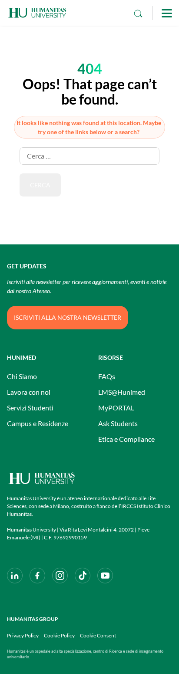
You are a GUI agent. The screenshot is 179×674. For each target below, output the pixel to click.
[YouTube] (105, 575)
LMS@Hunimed (121, 392)
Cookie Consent (98, 635)
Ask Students (118, 423)
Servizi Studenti (30, 407)
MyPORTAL (116, 407)
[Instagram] (60, 575)
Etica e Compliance (126, 439)
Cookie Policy (59, 635)
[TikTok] (82, 575)
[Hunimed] (89, 478)
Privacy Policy (23, 635)
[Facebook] (37, 575)
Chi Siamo (22, 376)
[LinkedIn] (15, 575)
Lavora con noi (28, 392)
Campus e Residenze (37, 423)
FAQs (106, 376)
